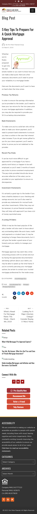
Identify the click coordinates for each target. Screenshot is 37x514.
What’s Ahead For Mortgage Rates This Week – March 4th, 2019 (9, 315)
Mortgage (26, 284)
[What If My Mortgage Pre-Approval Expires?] (5, 338)
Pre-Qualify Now (19, 390)
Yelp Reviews (18, 407)
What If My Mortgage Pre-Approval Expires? (16, 341)
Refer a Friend (18, 401)
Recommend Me (18, 396)
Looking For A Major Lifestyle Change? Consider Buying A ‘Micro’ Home (26, 315)
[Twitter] (22, 382)
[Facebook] (14, 382)
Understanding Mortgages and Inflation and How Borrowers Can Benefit (18, 364)
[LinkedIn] (18, 382)
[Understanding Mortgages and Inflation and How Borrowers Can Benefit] (8, 359)
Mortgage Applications (9, 286)
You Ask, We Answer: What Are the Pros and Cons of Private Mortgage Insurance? (18, 352)
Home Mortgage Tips (20, 278)
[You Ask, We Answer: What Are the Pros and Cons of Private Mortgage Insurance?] (4, 347)
